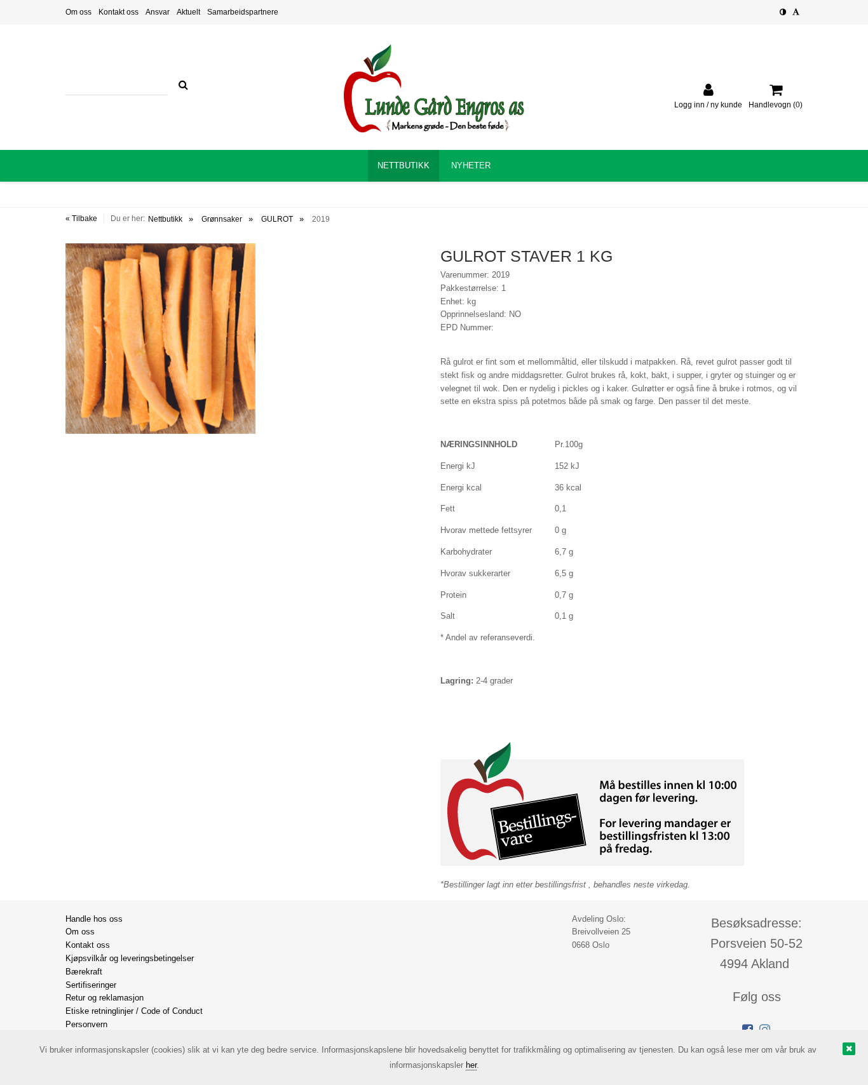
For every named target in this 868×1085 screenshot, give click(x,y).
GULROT (277, 219)
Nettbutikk (165, 219)
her (471, 1065)
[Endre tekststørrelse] (795, 12)
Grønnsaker (221, 219)
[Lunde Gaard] (434, 88)
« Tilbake (81, 218)
